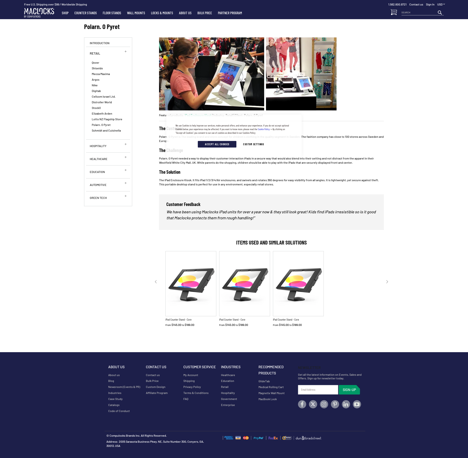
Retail (225, 386)
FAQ (185, 399)
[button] (441, 4)
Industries (114, 393)
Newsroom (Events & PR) (124, 386)
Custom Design (155, 386)
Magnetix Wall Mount (271, 393)
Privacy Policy (192, 386)
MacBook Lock (267, 399)
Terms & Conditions (196, 393)
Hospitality (228, 393)
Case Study (115, 399)
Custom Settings (253, 144)
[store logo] (41, 13)
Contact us (153, 375)
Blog (111, 380)
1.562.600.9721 (397, 4)
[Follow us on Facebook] (302, 404)
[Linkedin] (346, 404)
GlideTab (264, 381)
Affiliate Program (157, 393)
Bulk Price (152, 380)
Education (227, 380)
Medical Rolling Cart (271, 387)
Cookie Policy (264, 129)
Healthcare (228, 375)
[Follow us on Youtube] (357, 404)
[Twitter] (313, 404)
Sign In (430, 4)
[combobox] (422, 12)
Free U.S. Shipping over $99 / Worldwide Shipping (55, 4)
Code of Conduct (119, 411)
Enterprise (228, 405)
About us (114, 375)
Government (229, 399)
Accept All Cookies (217, 144)
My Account (190, 375)
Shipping (189, 380)
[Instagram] (324, 404)
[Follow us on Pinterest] (335, 404)
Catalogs (114, 405)
